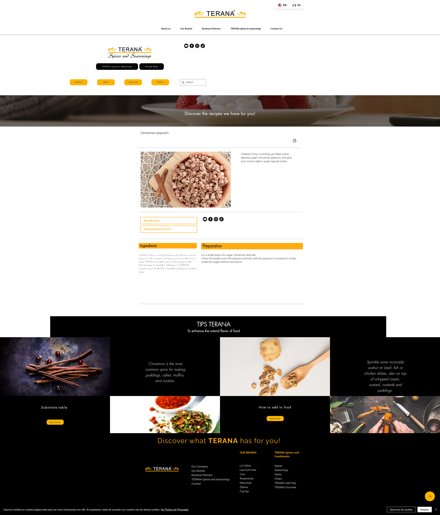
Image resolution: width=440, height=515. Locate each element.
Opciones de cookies (401, 509)
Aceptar (424, 509)
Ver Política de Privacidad (174, 509)
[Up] (430, 496)
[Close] (436, 509)
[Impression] (294, 140)
